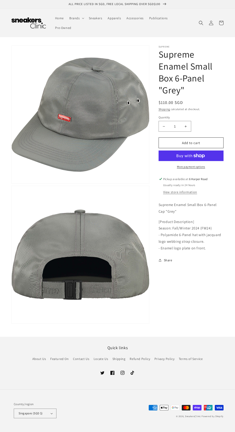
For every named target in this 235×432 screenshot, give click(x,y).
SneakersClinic (193, 416)
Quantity (164, 117)
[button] (76, 18)
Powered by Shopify (212, 416)
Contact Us (81, 359)
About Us (39, 359)
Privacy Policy (164, 359)
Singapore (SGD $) (31, 413)
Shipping (164, 109)
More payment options (191, 166)
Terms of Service (191, 359)
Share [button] (168, 260)
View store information (180, 192)
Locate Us (101, 359)
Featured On (59, 359)
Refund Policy (140, 359)
